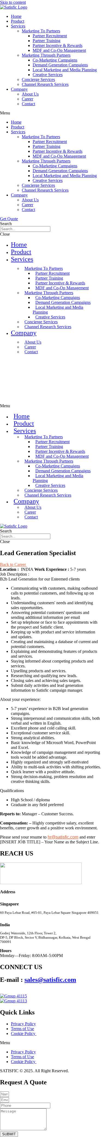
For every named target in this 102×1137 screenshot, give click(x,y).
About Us (30, 94)
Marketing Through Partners (46, 55)
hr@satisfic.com (63, 837)
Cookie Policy (23, 1033)
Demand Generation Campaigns (60, 65)
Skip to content (13, 2)
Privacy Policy (23, 1023)
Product (17, 21)
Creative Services (48, 74)
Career (27, 99)
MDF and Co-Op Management (59, 50)
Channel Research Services (45, 84)
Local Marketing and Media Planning (65, 69)
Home (16, 16)
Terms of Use (22, 1028)
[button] (51, 113)
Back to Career (13, 564)
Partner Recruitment (50, 35)
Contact (28, 103)
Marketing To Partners (41, 31)
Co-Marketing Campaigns (55, 60)
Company (19, 89)
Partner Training (46, 40)
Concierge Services (38, 79)
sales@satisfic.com (50, 979)
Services (18, 26)
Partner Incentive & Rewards (57, 45)
